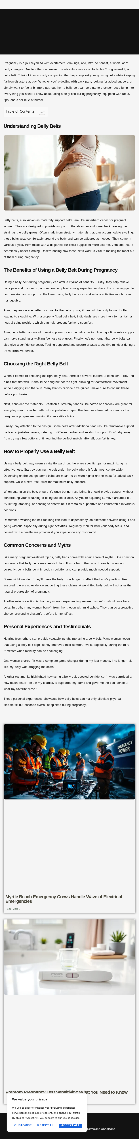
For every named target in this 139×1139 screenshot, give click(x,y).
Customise (23, 1125)
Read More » (13, 908)
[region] (47, 1112)
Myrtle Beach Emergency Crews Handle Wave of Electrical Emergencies (63, 899)
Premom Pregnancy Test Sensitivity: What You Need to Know (66, 1092)
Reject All (46, 1125)
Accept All (70, 1125)
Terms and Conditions (101, 1128)
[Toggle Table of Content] (40, 112)
